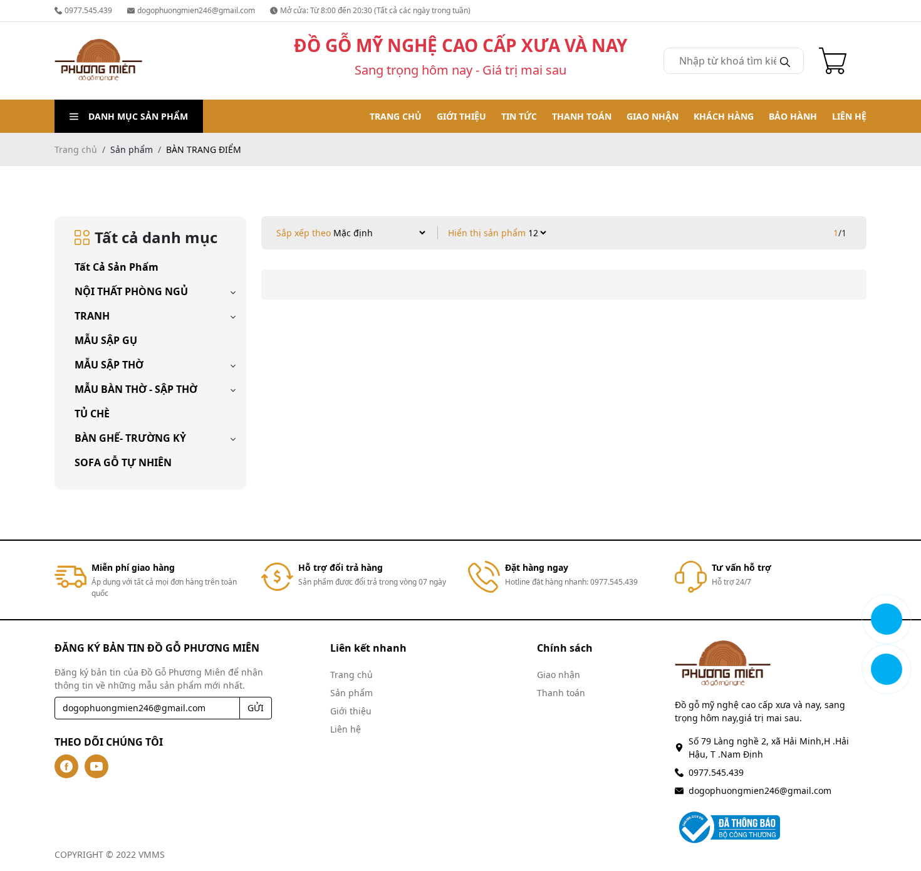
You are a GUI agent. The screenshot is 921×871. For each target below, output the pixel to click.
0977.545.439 (88, 10)
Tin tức (519, 116)
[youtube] (96, 766)
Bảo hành (793, 116)
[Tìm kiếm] (785, 61)
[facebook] (66, 766)
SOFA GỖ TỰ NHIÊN (123, 462)
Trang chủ (396, 116)
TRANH (92, 316)
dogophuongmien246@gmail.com (196, 10)
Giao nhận (653, 116)
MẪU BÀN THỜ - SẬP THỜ (136, 389)
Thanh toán (581, 116)
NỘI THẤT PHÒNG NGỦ (131, 291)
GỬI (255, 708)
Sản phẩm (351, 693)
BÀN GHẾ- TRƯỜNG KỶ (130, 438)
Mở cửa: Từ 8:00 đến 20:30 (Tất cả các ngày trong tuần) (375, 10)
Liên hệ (849, 116)
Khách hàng (724, 116)
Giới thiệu (461, 116)
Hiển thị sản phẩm (487, 233)
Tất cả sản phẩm (117, 267)
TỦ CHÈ (92, 413)
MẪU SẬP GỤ (106, 340)
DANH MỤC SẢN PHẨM (138, 116)
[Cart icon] (835, 61)
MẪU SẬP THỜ (109, 365)
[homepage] (98, 61)
